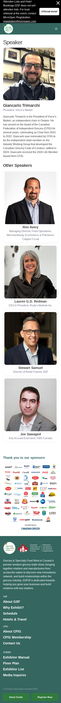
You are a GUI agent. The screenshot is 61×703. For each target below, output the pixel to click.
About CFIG (12, 631)
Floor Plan (11, 663)
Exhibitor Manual (16, 657)
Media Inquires (14, 675)
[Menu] (55, 29)
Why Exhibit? (13, 607)
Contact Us (11, 643)
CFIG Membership (17, 637)
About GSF (11, 601)
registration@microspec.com (19, 21)
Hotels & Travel (15, 619)
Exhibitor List (13, 669)
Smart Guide (16, 697)
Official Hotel (49, 11)
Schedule (10, 613)
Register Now (45, 697)
